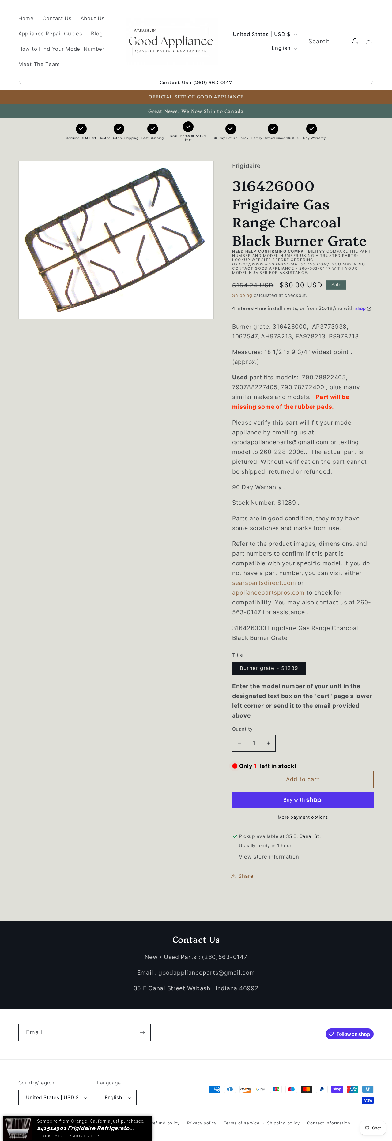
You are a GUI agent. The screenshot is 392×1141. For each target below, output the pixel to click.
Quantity (242, 729)
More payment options (303, 817)
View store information (269, 857)
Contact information (328, 1122)
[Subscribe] (142, 1032)
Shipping (242, 295)
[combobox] (324, 41)
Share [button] (246, 876)
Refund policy (165, 1122)
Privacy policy (202, 1122)
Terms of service (242, 1122)
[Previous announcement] (19, 83)
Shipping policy (283, 1122)
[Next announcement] (372, 83)
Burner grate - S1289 (269, 668)
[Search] (340, 41)
